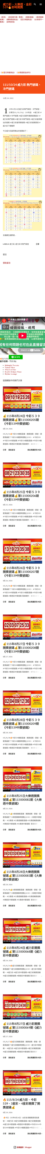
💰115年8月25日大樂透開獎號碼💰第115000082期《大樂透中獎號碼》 (22, 799)
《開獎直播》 (29, 17)
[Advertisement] (22, 47)
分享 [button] (37, 244)
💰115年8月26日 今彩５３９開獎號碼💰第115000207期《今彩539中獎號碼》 (21, 571)
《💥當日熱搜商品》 (7, 72)
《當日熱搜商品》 (26, 19)
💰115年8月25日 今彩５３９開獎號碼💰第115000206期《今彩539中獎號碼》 (21, 495)
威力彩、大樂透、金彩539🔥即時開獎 (17, 6)
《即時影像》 (11, 22)
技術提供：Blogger (24, 1147)
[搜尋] (34, 4)
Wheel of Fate (10, 370)
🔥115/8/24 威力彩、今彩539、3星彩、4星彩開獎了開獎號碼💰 (21, 1103)
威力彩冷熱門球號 (22, 244)
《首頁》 (3, 17)
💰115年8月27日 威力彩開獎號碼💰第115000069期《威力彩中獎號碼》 (22, 1027)
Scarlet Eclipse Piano (13, 372)
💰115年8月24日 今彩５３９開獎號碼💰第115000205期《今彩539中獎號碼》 (21, 419)
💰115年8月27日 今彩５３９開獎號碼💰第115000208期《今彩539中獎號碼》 (21, 647)
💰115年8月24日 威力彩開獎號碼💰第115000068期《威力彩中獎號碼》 (22, 951)
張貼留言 (7, 263)
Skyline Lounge (11, 374)
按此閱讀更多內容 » (34, 450)
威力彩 (12, 244)
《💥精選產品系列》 (23, 72)
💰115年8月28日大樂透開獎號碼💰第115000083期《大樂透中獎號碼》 (22, 875)
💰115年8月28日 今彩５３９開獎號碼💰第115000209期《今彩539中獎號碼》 (21, 723)
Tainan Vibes (10, 367)
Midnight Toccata (12, 365)
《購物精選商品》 (12, 19)
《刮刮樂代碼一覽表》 (15, 17)
